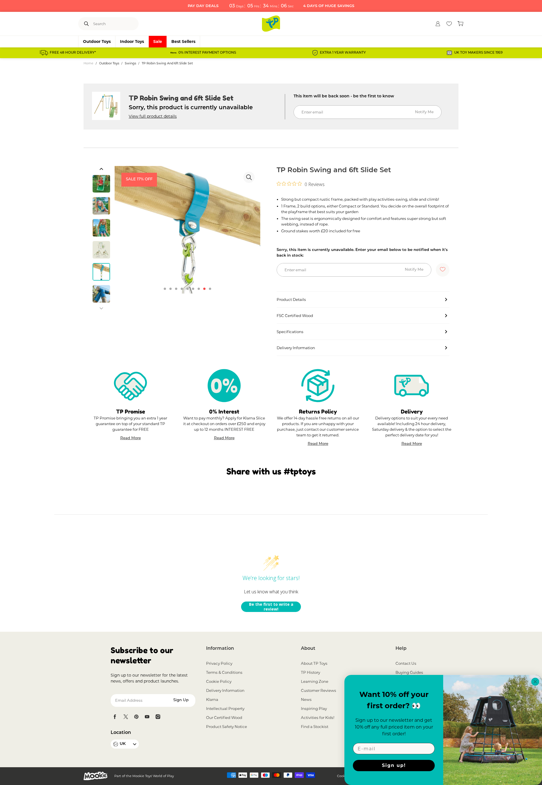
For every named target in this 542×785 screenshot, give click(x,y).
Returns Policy (318, 411)
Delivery (412, 411)
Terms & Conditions (224, 672)
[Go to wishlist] (449, 23)
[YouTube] (147, 716)
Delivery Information (225, 690)
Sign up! (394, 765)
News (306, 699)
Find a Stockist (314, 726)
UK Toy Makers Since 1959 (478, 52)
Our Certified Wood (224, 717)
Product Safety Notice (226, 726)
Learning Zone (314, 681)
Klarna (212, 699)
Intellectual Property (225, 708)
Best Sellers (183, 41)
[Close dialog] (535, 682)
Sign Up (181, 700)
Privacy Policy (219, 663)
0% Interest (224, 411)
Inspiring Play (314, 708)
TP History (310, 672)
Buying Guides (409, 672)
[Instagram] (158, 716)
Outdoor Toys (97, 41)
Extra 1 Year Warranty (343, 52)
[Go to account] (437, 23)
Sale (157, 41)
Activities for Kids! (317, 717)
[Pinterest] (136, 716)
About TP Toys (314, 663)
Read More (130, 438)
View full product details (153, 116)
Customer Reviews (318, 690)
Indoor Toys (132, 41)
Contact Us (405, 663)
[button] (101, 168)
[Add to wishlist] (442, 270)
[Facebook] (115, 716)
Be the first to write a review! (271, 607)
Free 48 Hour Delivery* (73, 52)
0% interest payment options (207, 52)
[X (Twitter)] (125, 716)
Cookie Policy (218, 681)
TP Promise (130, 411)
